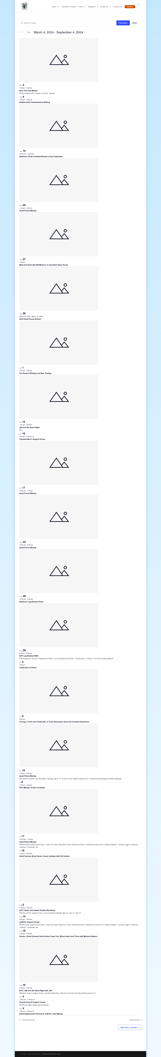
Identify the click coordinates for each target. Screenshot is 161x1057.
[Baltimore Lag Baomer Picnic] (58, 593)
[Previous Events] (20, 32)
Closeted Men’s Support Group (32, 439)
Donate (130, 7)
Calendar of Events (69, 7)
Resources (104, 7)
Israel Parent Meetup (27, 210)
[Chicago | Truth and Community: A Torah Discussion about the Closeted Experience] (58, 713)
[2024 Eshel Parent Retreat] (58, 310)
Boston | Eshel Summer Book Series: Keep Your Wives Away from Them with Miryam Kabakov (58, 936)
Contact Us (117, 7)
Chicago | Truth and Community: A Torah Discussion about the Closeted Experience (54, 721)
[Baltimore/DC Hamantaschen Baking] (37, 93)
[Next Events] (22, 32)
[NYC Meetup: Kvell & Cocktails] (70, 779)
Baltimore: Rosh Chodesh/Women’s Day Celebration (41, 156)
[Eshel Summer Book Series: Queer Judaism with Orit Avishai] (80, 847)
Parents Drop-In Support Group (32, 1002)
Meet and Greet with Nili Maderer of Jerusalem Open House (43, 265)
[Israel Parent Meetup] (58, 202)
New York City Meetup (28, 90)
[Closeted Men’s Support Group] (21, 430)
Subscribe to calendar (128, 1027)
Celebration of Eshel (27, 667)
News (81, 7)
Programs (92, 7)
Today (28, 32)
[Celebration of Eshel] (66, 658)
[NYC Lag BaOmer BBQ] (58, 647)
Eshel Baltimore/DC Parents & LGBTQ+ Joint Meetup (41, 1014)
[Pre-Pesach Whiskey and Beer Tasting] (58, 364)
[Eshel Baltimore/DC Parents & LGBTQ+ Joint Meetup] (34, 1005)
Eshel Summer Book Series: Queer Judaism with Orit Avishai (44, 856)
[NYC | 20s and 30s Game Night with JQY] (58, 981)
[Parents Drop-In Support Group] (57, 993)
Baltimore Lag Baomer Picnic (31, 601)
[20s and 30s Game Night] (58, 418)
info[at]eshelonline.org (51, 1054)
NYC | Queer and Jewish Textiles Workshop (37, 910)
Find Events (123, 23)
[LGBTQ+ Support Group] (50, 913)
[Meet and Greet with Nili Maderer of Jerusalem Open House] (58, 256)
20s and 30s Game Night (29, 427)
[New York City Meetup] (58, 81)
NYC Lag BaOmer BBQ (28, 656)
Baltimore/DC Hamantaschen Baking (34, 102)
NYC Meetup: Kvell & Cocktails (32, 787)
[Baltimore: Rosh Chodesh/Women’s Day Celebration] (58, 147)
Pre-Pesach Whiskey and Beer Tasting (35, 373)
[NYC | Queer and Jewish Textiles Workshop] (58, 901)
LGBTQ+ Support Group (29, 922)
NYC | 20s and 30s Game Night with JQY (35, 990)
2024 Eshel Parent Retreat (30, 319)
